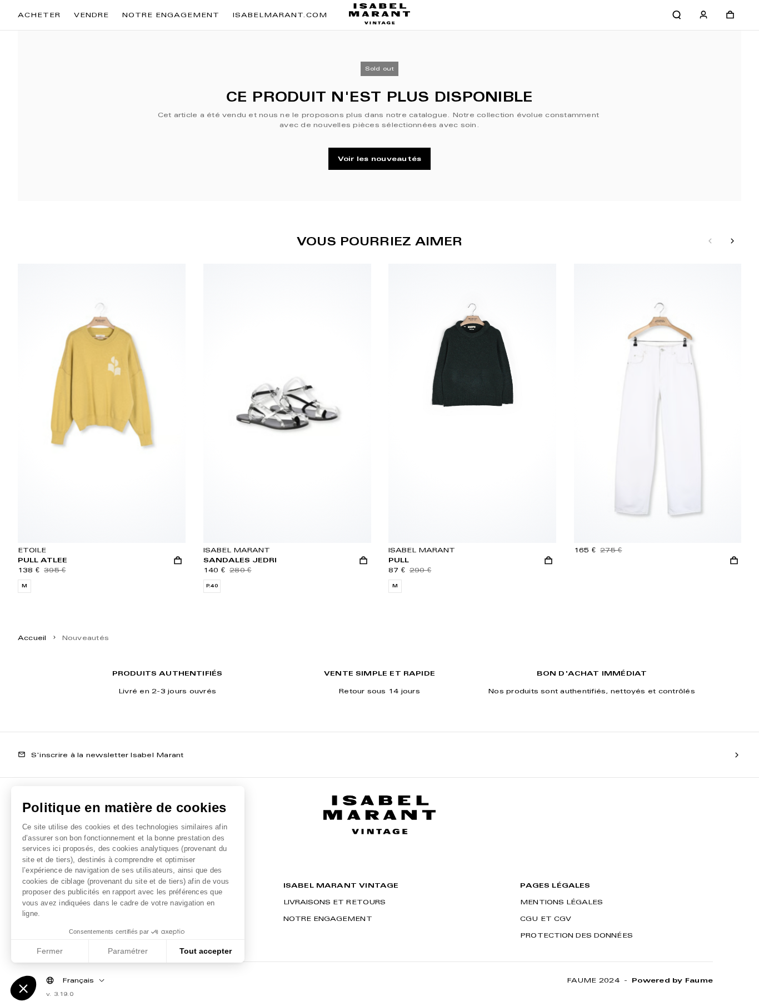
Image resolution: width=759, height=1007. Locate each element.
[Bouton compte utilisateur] (703, 15)
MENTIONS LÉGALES (561, 901)
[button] (23, 988)
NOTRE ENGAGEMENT (170, 14)
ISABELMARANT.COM (280, 14)
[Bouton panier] (730, 15)
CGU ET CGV (545, 918)
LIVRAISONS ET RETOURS (334, 901)
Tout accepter (205, 950)
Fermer (50, 950)
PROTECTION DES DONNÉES (576, 935)
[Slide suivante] (732, 241)
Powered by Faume (672, 980)
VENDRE (91, 14)
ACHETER (39, 14)
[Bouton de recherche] (677, 15)
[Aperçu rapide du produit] (178, 560)
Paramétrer (128, 950)
